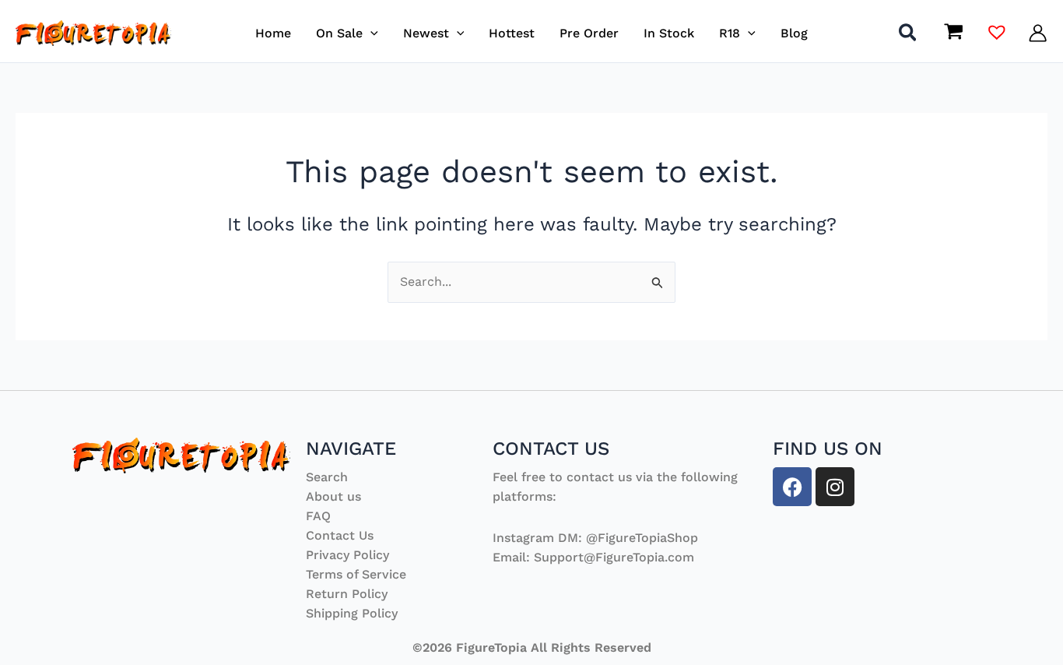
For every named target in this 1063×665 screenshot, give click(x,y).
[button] (370, 33)
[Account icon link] (1037, 33)
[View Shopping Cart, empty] (953, 32)
